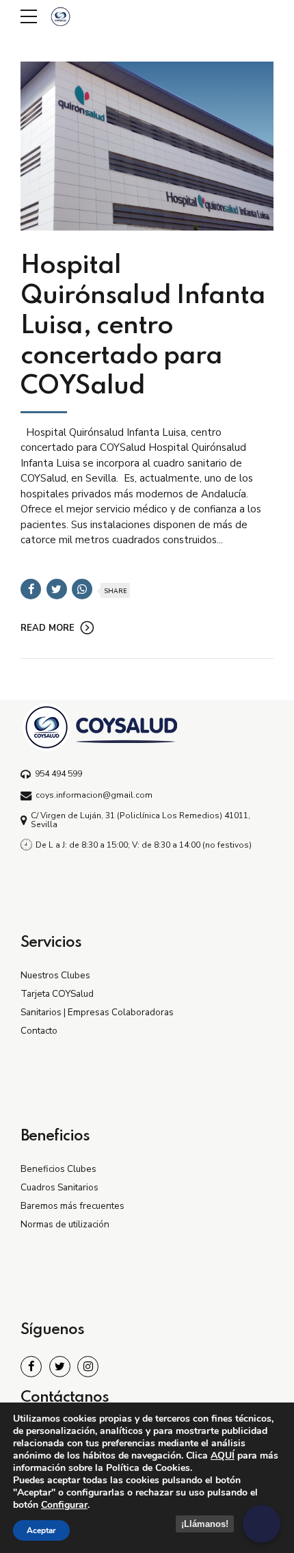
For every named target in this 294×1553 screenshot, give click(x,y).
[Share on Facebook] (31, 589)
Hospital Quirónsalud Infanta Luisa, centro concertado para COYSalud (143, 326)
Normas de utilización (65, 1224)
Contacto (39, 1030)
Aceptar (41, 1530)
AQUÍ (223, 1455)
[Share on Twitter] (56, 589)
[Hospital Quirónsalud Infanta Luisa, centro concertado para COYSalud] (147, 146)
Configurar (64, 1505)
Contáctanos (65, 1397)
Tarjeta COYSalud (57, 993)
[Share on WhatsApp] (82, 589)
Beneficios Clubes (58, 1168)
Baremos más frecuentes (72, 1205)
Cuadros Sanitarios (59, 1187)
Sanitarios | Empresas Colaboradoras (97, 1012)
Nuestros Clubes (55, 975)
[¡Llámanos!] (261, 1524)
